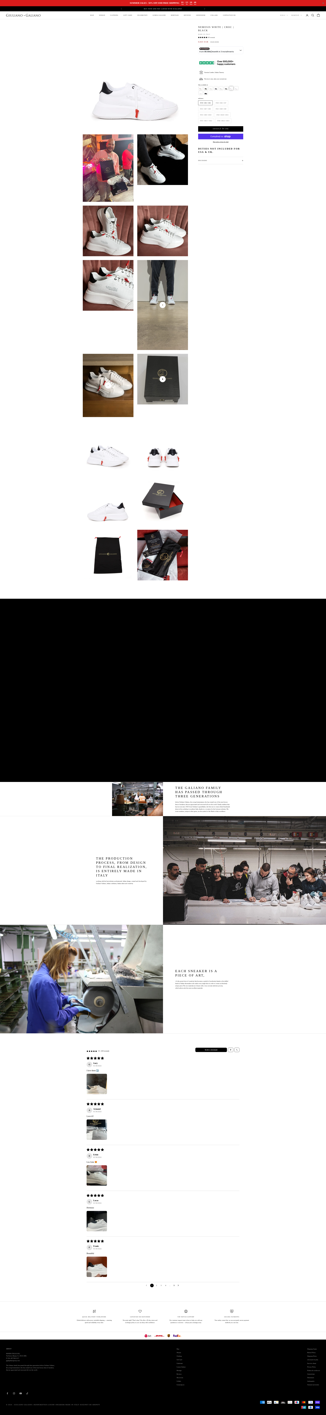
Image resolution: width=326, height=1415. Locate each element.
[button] (203, 37)
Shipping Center (312, 1349)
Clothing (114, 15)
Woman (102, 15)
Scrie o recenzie (211, 1050)
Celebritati (142, 15)
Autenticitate (311, 1374)
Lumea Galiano (159, 15)
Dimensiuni (310, 1377)
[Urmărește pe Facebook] (7, 1393)
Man (92, 15)
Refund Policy (311, 1352)
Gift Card (127, 15)
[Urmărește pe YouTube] (20, 1393)
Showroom (200, 15)
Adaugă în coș (221, 129)
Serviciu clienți (311, 1363)
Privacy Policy (311, 1367)
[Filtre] (230, 1050)
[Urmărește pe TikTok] (27, 1393)
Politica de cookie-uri (313, 1370)
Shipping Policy (312, 1356)
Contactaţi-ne (229, 15)
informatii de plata (312, 1359)
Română (295, 15)
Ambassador (311, 1381)
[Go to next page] (179, 1285)
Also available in (203, 85)
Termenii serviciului (313, 1384)
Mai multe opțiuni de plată (220, 142)
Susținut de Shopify (90, 1404)
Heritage (175, 15)
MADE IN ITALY (204, 34)
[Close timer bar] (323, 3)
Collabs (214, 15)
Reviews (187, 15)
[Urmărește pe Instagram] (14, 1393)
